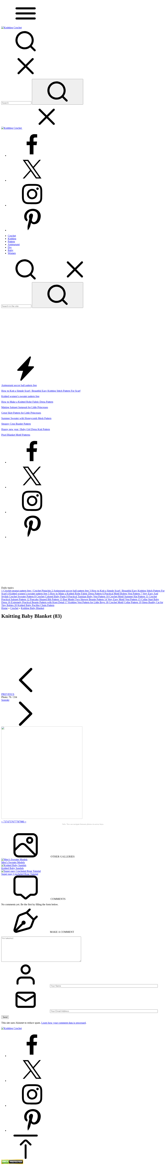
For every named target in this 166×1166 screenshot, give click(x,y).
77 (15, 821)
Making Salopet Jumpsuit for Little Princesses (24, 407)
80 (23, 821)
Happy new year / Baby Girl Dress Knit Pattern (25, 429)
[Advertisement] (83, 332)
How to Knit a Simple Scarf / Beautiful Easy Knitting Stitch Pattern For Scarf (40, 390)
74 (7, 821)
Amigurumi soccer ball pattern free (19, 385)
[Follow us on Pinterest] (32, 230)
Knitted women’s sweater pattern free (20, 396)
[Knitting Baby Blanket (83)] (41, 818)
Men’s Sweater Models (13, 862)
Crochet (14, 608)
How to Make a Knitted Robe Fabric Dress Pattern (27, 401)
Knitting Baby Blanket (32, 608)
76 (12, 821)
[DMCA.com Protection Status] (12, 1163)
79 (20, 821)
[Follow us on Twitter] (32, 180)
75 (10, 821)
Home (4, 608)
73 (4, 821)
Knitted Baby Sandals (12, 868)
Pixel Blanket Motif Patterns (15, 434)
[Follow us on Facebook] (32, 155)
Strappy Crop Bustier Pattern (16, 423)
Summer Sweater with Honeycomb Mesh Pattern (26, 418)
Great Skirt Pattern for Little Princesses (21, 412)
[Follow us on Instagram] (32, 205)
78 (17, 821)
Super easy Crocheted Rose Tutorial (19, 874)
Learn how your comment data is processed (63, 1022)
